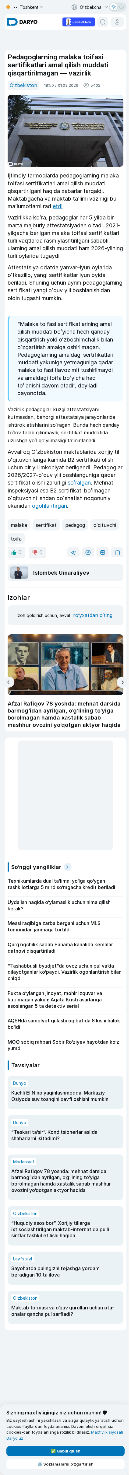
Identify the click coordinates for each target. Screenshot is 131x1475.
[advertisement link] (78, 21)
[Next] (122, 682)
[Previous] (8, 682)
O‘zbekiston (23, 85)
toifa (16, 539)
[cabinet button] (117, 22)
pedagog (75, 525)
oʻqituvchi (105, 525)
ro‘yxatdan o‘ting (92, 615)
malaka (19, 525)
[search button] (102, 22)
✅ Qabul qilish (65, 1451)
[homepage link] (22, 21)
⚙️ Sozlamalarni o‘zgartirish (65, 1464)
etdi (57, 206)
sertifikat (46, 525)
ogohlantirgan (49, 506)
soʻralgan (79, 482)
